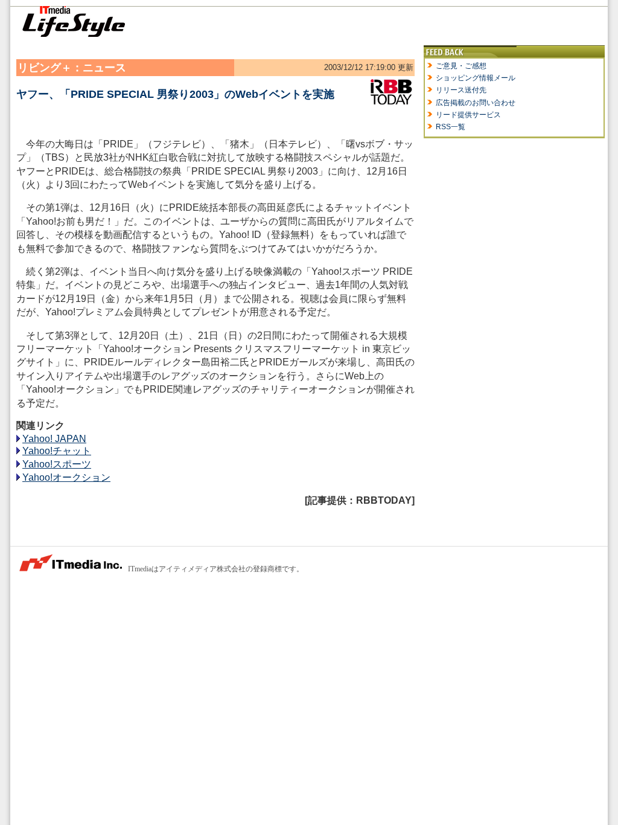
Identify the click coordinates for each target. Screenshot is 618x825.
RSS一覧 (450, 127)
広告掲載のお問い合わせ (475, 102)
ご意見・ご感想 (461, 66)
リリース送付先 (461, 90)
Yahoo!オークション (66, 477)
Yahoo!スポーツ (56, 464)
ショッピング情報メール (475, 78)
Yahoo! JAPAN (54, 439)
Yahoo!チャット (56, 451)
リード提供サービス (468, 115)
